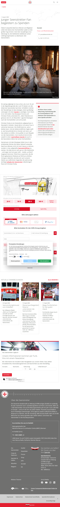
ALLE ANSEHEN (53, 280)
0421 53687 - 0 (19, 435)
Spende (16, 112)
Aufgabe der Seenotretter (15, 162)
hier (53, 125)
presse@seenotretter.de (46, 34)
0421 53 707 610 (44, 38)
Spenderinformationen (48, 497)
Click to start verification (14, 379)
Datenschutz (19, 497)
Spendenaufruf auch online (45, 128)
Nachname (16, 366)
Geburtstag (27, 366)
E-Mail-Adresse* (42, 366)
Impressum (10, 497)
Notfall (3, 2)
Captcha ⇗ (21, 381)
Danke (4, 7)
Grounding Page (50, 501)
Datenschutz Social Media (32, 497)
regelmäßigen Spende (18, 137)
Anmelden (6, 375)
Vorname (4, 366)
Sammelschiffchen (24, 148)
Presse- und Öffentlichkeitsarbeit (45, 31)
